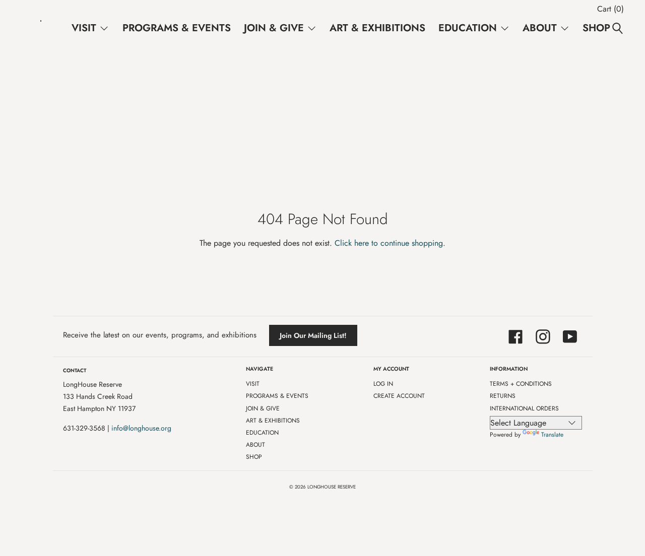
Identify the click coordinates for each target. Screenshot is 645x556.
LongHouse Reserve (331, 487)
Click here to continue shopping (389, 243)
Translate (552, 434)
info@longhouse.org (141, 428)
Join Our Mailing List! (313, 335)
